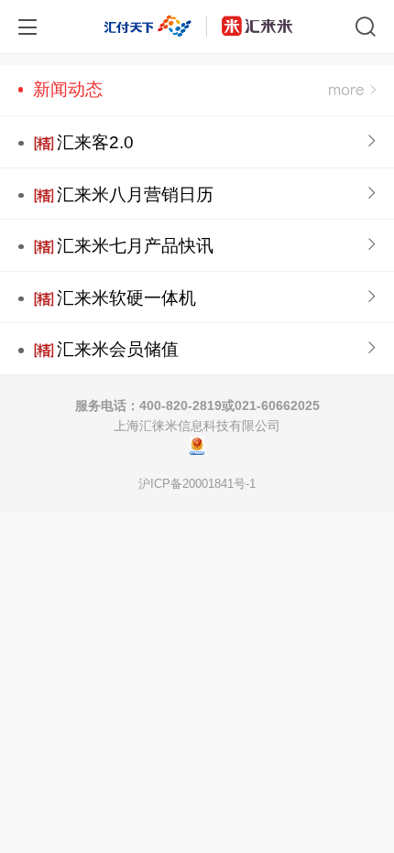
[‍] (352, 90)
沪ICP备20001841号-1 (197, 484)
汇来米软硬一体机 (126, 298)
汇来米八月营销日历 (135, 194)
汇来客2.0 (95, 142)
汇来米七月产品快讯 (135, 245)
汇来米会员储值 (118, 349)
